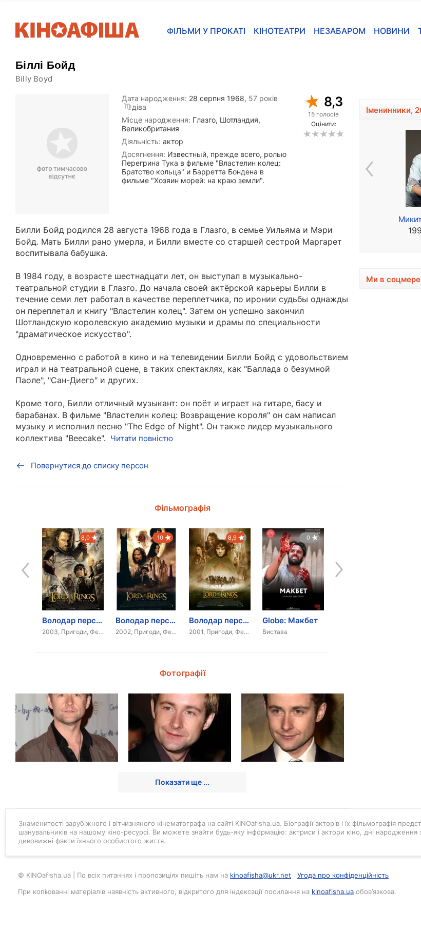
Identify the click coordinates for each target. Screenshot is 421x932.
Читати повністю (141, 438)
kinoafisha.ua (333, 891)
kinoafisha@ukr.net (260, 875)
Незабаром (340, 31)
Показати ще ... (182, 782)
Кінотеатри (279, 31)
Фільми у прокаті (206, 31)
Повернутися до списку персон (89, 465)
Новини (392, 31)
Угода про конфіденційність (343, 875)
